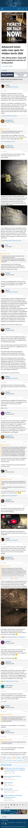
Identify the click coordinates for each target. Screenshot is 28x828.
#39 (26, 711)
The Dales (12, 771)
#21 (26, 91)
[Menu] (2, 9)
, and (10, 116)
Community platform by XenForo (13, 826)
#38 (26, 691)
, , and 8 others (14, 637)
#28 (26, 382)
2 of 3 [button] (14, 757)
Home (2, 823)
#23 (26, 151)
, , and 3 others (12, 240)
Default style (5, 820)
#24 (26, 250)
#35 (26, 563)
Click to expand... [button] (14, 578)
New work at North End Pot (12, 776)
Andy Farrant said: (6, 714)
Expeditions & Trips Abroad (12, 790)
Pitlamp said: (5, 129)
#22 (26, 125)
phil (5, 790)
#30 (26, 418)
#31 (26, 441)
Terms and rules (11, 822)
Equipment (9, 798)
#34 (26, 544)
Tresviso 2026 (8, 789)
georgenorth (6, 771)
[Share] (24, 91)
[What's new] (23, 8)
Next (18, 757)
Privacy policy (19, 822)
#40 (26, 736)
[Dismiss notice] (25, 46)
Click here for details (7, 66)
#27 (26, 334)
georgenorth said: (6, 479)
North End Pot (8, 783)
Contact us (3, 822)
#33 (26, 505)
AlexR (5, 798)
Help (24, 822)
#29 (26, 397)
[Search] (26, 8)
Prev (9, 757)
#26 (26, 296)
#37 (26, 667)
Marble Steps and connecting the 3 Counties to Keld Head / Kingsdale (15, 769)
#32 (26, 476)
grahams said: (5, 444)
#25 (26, 278)
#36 (26, 647)
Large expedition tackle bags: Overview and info (13, 796)
